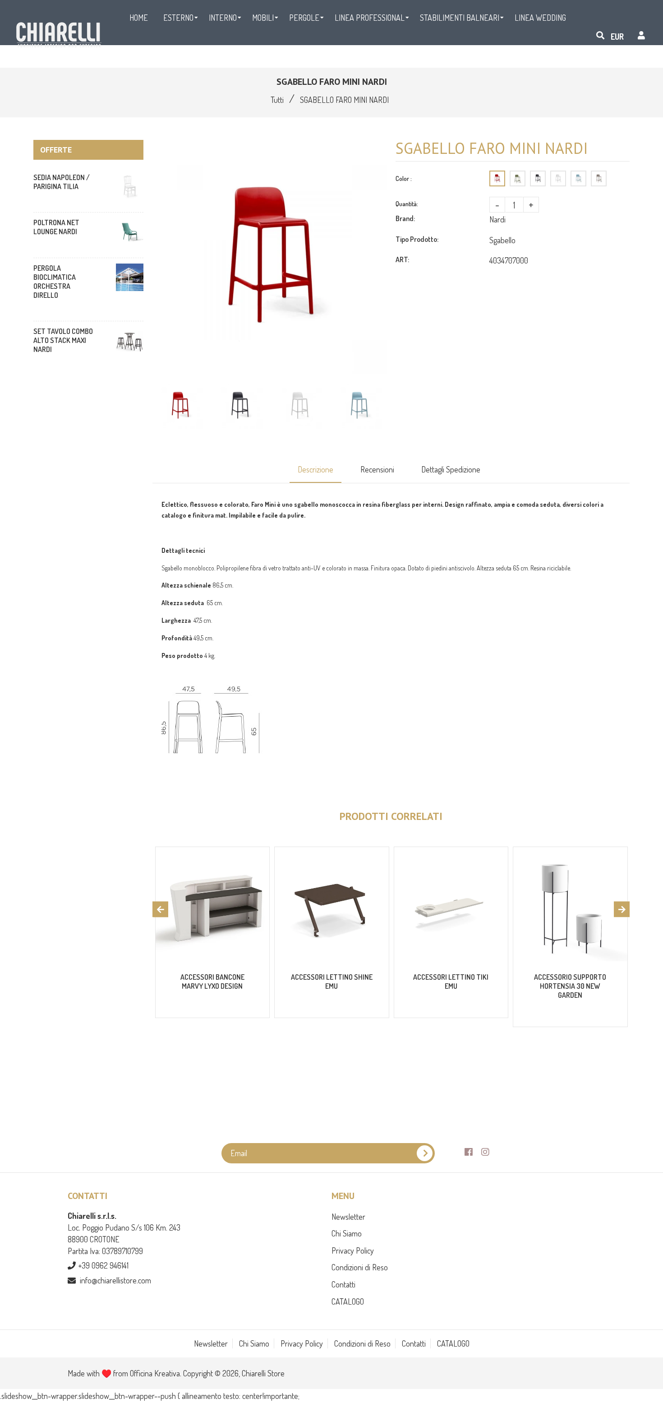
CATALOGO (348, 1301)
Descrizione (315, 469)
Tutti (277, 100)
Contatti (343, 1284)
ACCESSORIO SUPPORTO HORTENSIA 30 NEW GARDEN (570, 986)
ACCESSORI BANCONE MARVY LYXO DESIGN (212, 981)
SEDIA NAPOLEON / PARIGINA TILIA (61, 182)
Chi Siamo (347, 1233)
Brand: (405, 218)
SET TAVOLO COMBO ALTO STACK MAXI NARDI (63, 340)
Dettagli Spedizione (450, 469)
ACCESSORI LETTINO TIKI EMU (450, 981)
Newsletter (348, 1217)
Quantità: (407, 204)
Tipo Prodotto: (417, 239)
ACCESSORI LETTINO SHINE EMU (332, 981)
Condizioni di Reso (360, 1267)
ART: (402, 259)
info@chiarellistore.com (115, 1280)
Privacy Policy (353, 1250)
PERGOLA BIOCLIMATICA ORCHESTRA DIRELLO (54, 282)
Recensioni (377, 469)
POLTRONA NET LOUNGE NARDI (56, 227)
